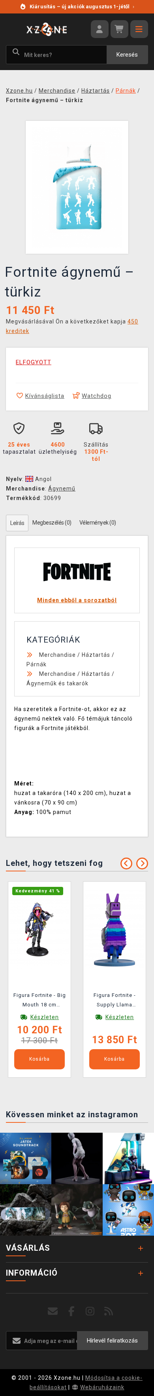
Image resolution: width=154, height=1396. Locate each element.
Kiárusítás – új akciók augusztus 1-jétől (82, 7)
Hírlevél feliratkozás (112, 1340)
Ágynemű (61, 488)
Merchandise (57, 655)
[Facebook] (72, 1311)
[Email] (53, 1311)
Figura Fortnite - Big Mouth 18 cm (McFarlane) (39, 1001)
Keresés (127, 54)
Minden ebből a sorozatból (77, 600)
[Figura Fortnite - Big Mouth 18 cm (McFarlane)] (39, 929)
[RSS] (109, 1311)
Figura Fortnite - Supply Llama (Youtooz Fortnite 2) (114, 1001)
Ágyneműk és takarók (57, 683)
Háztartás (96, 655)
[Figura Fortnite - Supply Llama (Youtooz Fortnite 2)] (114, 929)
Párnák (36, 664)
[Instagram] (90, 1311)
